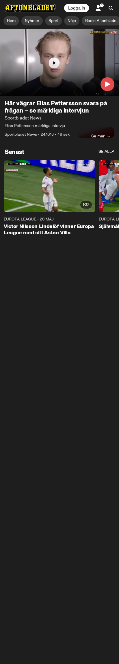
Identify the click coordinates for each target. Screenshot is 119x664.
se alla (106, 151)
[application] (59, 62)
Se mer (98, 136)
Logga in (76, 8)
